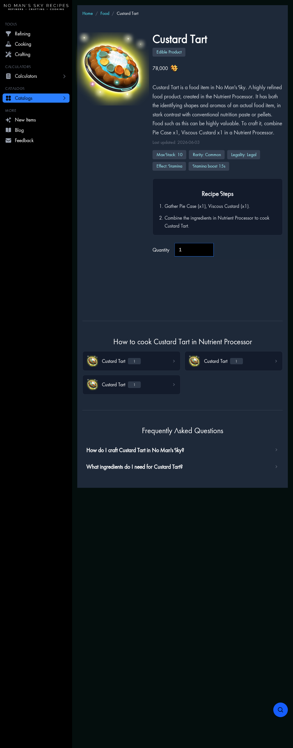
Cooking (23, 44)
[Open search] (280, 710)
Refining (22, 33)
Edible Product (169, 52)
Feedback (24, 140)
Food (104, 13)
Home (87, 13)
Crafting (22, 54)
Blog (19, 130)
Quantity (161, 249)
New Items (25, 119)
